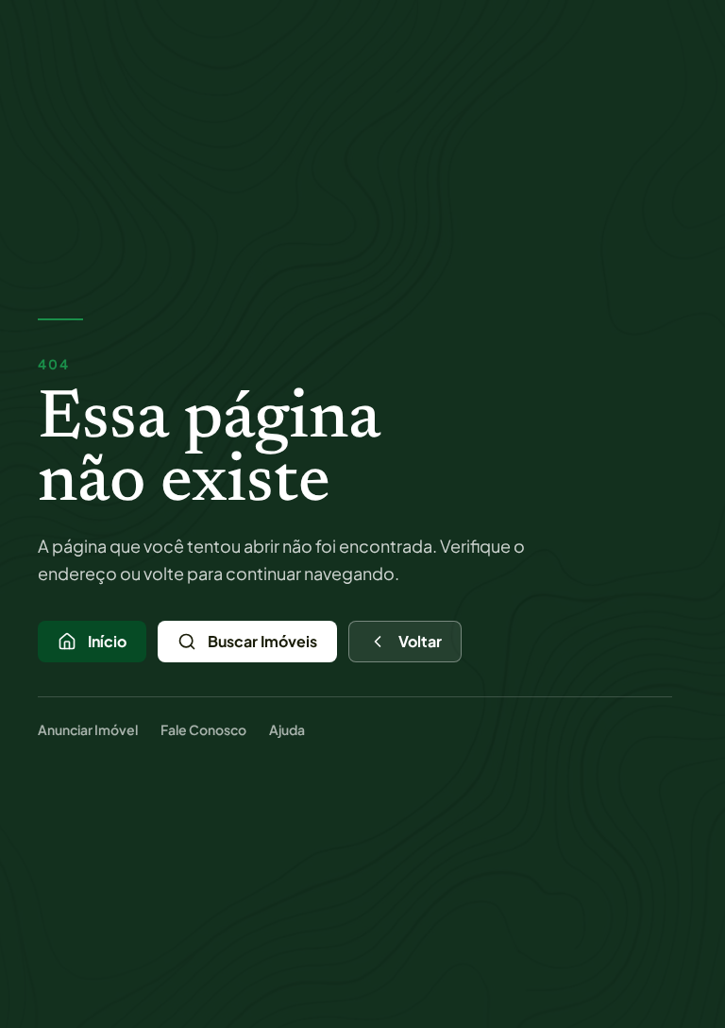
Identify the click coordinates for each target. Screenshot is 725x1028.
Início (107, 641)
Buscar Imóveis (262, 641)
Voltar (420, 641)
